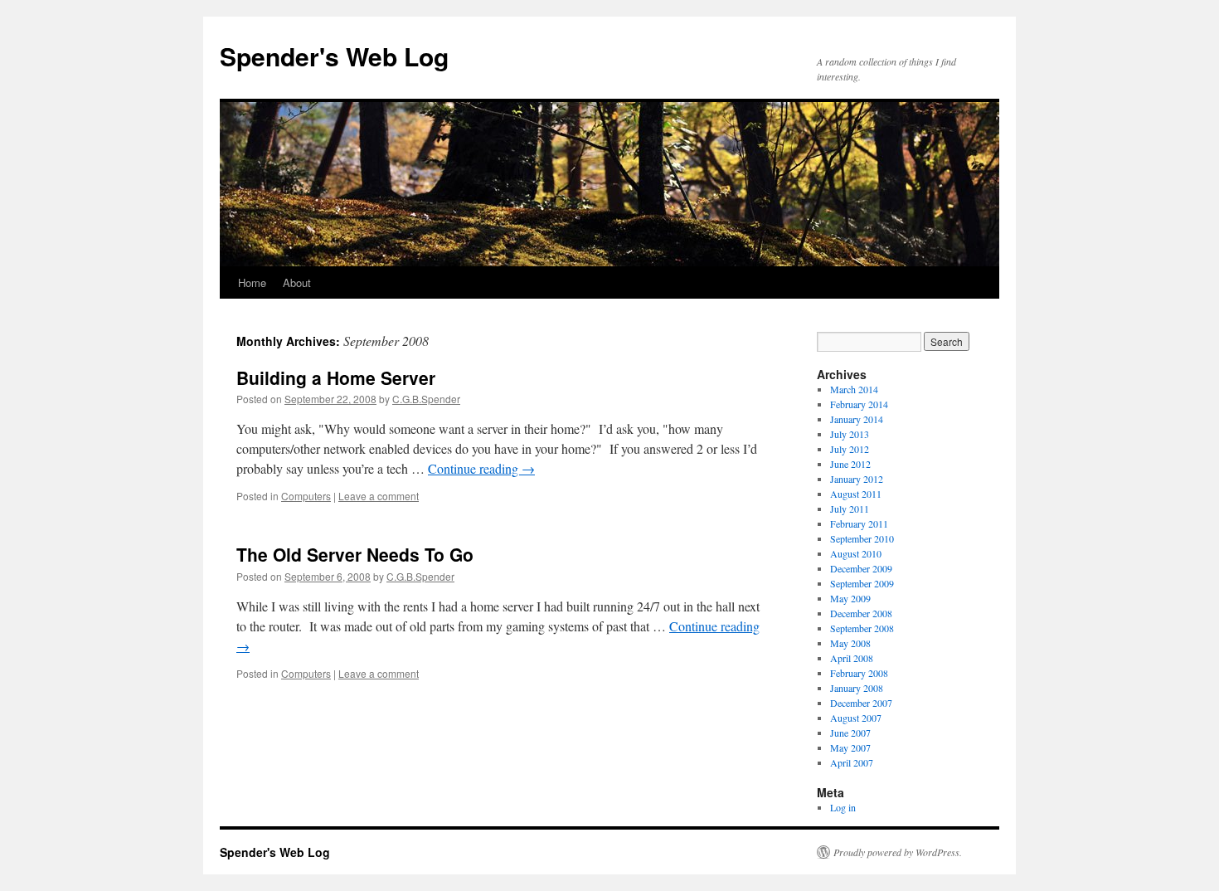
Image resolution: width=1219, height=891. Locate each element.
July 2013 (849, 434)
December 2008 (861, 613)
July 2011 (849, 508)
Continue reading (481, 468)
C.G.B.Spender (426, 399)
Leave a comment (378, 496)
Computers (306, 496)
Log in (843, 807)
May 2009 (850, 598)
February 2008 (859, 672)
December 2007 (861, 702)
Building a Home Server (335, 377)
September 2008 (862, 628)
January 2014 (856, 419)
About (297, 282)
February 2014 (859, 404)
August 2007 (855, 717)
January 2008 (856, 687)
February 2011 (859, 523)
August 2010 (855, 553)
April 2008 (851, 658)
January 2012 (856, 478)
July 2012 (849, 448)
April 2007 (851, 762)
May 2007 (850, 747)
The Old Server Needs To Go (355, 554)
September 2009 (862, 583)
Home (252, 282)
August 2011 (855, 493)
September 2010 (862, 538)
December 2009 (861, 568)
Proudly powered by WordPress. (897, 852)
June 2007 (850, 732)
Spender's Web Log (334, 56)
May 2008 (850, 643)
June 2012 (850, 463)
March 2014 (854, 389)
